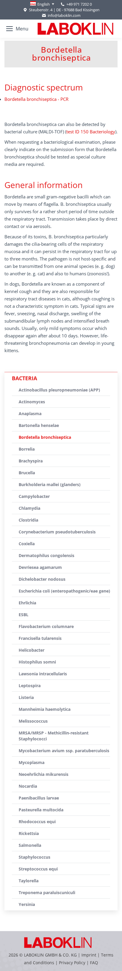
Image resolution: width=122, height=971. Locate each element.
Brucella (27, 472)
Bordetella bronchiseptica (45, 437)
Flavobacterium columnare (46, 626)
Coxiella (27, 543)
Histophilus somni (37, 662)
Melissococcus (33, 721)
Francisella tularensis (40, 638)
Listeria (26, 697)
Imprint (88, 955)
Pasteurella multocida (41, 810)
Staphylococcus (34, 857)
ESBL (23, 614)
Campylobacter (34, 496)
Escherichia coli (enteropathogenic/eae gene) (64, 591)
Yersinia (27, 904)
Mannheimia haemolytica (44, 709)
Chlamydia (29, 508)
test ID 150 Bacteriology (90, 132)
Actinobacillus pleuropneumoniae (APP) (59, 390)
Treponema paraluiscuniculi (47, 892)
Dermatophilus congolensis (46, 555)
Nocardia (28, 786)
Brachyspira (31, 461)
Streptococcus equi (38, 869)
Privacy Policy (72, 962)
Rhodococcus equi (37, 821)
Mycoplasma (31, 762)
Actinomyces (32, 401)
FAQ (94, 962)
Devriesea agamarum (40, 567)
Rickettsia (29, 833)
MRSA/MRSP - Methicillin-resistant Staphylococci (54, 736)
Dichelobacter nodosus (42, 579)
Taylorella (28, 880)
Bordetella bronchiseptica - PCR (36, 99)
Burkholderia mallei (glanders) (50, 484)
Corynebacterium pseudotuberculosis (57, 532)
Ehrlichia (27, 603)
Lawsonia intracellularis (43, 674)
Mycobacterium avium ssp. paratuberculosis (64, 750)
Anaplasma (30, 413)
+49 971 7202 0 (79, 4)
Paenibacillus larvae (39, 798)
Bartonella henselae (39, 425)
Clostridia (28, 520)
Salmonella (30, 845)
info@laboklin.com (64, 15)
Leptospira (30, 685)
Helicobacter (31, 650)
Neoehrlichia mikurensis (43, 774)
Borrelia (27, 449)
